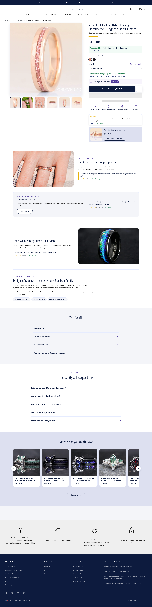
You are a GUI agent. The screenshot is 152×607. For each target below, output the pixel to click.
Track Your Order (11, 566)
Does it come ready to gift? (43, 421)
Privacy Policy (78, 578)
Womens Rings (51, 14)
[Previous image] (13, 59)
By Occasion (83, 14)
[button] (93, 37)
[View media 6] (76, 102)
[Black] (94, 59)
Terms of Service (79, 581)
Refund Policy (78, 570)
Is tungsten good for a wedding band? (48, 388)
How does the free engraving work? (47, 404)
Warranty (8, 585)
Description (38, 328)
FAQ (6, 581)
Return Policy (78, 566)
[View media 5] (64, 102)
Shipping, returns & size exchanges (49, 353)
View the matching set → (115, 138)
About (123, 14)
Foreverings (8, 20)
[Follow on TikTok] (24, 593)
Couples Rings (32, 14)
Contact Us (9, 574)
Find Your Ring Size (12, 578)
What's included (40, 345)
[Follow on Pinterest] (18, 593)
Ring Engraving (49, 574)
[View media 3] (39, 102)
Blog (45, 570)
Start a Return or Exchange (15, 570)
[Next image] (78, 59)
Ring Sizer (111, 14)
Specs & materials (41, 336)
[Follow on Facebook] (6, 593)
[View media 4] (52, 102)
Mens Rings (67, 14)
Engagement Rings (19, 20)
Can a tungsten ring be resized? (45, 396)
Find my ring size (136, 64)
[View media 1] (15, 102)
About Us (47, 566)
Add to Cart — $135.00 (112, 89)
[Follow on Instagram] (12, 593)
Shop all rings (76, 495)
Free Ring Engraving (76, 2)
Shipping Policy (78, 574)
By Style (98, 14)
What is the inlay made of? (43, 412)
